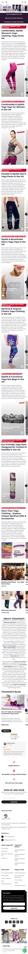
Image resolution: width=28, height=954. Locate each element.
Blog (2, 881)
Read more (5, 724)
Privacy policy (5, 875)
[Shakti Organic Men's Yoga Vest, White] (12, 282)
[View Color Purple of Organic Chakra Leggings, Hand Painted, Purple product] (3, 365)
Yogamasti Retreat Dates (20, 859)
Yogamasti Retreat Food (20, 863)
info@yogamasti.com (10, 840)
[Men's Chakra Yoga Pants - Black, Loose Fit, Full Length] (12, 214)
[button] (22, 2)
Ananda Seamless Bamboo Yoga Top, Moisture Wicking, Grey (10, 153)
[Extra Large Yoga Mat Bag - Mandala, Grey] (12, 418)
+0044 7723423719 (9, 836)
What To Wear (18, 880)
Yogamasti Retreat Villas (20, 850)
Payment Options (6, 878)
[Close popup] (25, 931)
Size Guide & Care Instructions (19, 876)
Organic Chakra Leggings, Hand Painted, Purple (11, 358)
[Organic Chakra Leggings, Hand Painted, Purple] (12, 351)
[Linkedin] (17, 922)
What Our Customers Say (7, 854)
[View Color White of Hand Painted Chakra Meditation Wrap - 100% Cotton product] (27, 365)
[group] (13, 79)
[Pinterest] (21, 922)
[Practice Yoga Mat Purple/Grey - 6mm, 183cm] (12, 485)
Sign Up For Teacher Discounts (14, 18)
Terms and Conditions (7, 873)
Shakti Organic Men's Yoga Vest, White (9, 289)
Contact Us (4, 858)
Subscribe (14, 802)
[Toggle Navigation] (2, 2)
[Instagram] (14, 922)
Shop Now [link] (14, 8)
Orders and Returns (20, 873)
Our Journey (4, 848)
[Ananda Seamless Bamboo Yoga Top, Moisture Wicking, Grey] (12, 147)
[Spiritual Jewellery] (18, 550)
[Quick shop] (22, 94)
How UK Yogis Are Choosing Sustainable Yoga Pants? (11, 712)
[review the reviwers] (4, 747)
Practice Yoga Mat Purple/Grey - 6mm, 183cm (8, 494)
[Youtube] (10, 922)
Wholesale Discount (20, 885)
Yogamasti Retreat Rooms (20, 855)
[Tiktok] (14, 925)
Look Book (4, 851)
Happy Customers (6, 883)
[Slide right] (26, 79)
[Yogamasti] (6, 2)
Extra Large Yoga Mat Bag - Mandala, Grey (10, 427)
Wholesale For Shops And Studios (14, 22)
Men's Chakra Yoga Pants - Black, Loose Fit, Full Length (10, 220)
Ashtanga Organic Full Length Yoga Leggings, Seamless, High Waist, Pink (9, 85)
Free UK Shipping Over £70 (14, 14)
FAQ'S (16, 882)
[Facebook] (6, 922)
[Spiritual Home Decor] (6, 550)
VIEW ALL (6, 731)
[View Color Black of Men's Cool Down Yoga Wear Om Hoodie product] (27, 295)
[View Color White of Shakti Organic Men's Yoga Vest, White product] (3, 295)
